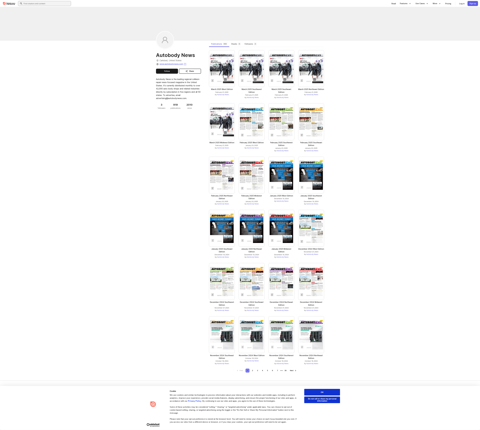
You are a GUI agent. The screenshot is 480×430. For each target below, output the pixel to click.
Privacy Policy (194, 401)
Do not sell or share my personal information (322, 400)
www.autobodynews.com (173, 64)
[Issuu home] (9, 3)
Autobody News (223, 95)
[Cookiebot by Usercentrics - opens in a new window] (153, 425)
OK (322, 392)
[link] (394, 3)
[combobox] (47, 3)
